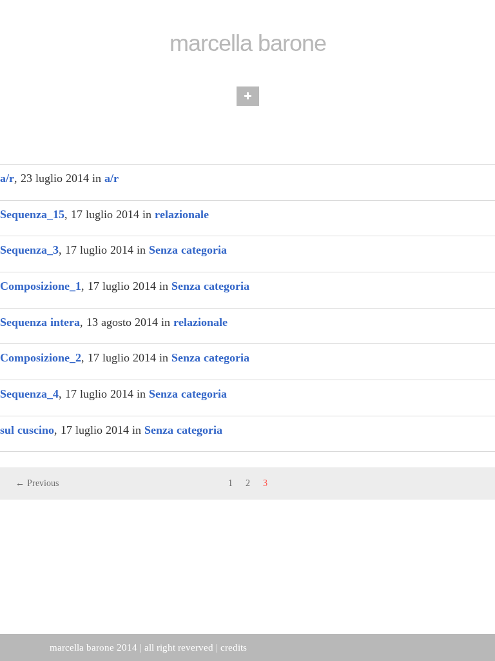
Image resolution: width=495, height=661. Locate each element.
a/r (7, 178)
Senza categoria (188, 249)
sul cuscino (27, 429)
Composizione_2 (40, 357)
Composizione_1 (40, 286)
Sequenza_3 (29, 249)
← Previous (37, 483)
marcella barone (248, 43)
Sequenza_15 (32, 214)
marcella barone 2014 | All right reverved (131, 647)
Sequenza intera (40, 322)
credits (233, 647)
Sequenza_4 (29, 393)
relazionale (182, 214)
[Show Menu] (248, 96)
